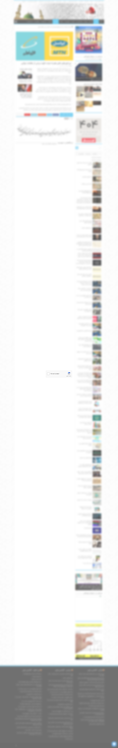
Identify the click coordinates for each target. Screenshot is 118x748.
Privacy (67, 376)
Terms (70, 376)
